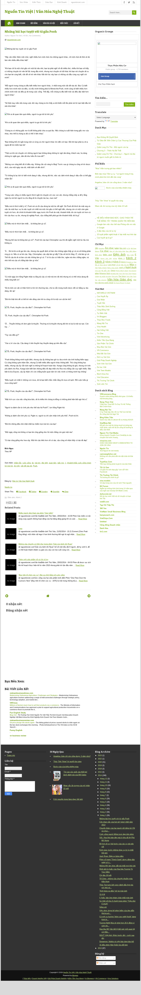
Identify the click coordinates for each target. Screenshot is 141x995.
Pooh (35, 466)
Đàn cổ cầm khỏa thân (117, 251)
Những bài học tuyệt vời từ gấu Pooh (31, 31)
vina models (105, 481)
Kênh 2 (18, 497)
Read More (82, 519)
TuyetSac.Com (106, 462)
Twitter (33, 492)
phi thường (132, 270)
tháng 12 (103, 779)
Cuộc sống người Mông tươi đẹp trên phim (116, 834)
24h (96, 248)
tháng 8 (103, 792)
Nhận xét (102, 963)
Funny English (16, 730)
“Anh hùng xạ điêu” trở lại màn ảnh (113, 891)
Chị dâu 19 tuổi (105, 875)
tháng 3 (103, 809)
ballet (117, 248)
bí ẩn (128, 248)
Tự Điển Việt (102, 313)
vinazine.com (105, 441)
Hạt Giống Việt (103, 330)
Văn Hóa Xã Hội (49, 23)
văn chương (102, 280)
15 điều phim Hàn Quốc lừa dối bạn (113, 945)
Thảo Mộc (27, 979)
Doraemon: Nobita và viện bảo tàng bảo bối (116, 942)
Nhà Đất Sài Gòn (103, 354)
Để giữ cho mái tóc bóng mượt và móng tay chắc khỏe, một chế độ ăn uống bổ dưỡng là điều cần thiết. (116, 427)
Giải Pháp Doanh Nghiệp (106, 360)
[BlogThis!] (10, 502)
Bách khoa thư (103, 374)
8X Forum (104, 486)
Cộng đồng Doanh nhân (110, 525)
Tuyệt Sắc (101, 303)
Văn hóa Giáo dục (119, 279)
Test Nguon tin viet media (109, 451)
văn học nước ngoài (105, 283)
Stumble (55, 492)
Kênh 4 (109, 262)
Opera (113, 270)
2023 (100, 755)
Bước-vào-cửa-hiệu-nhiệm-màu (118, 188)
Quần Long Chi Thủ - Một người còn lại (112, 147)
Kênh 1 (121, 258)
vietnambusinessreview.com (22, 720)
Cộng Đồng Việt (103, 310)
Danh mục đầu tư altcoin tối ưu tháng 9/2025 (116, 420)
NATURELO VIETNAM (106, 293)
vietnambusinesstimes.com (21, 693)
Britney (97, 251)
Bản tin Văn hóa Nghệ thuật (23, 481)
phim (97, 273)
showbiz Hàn (115, 273)
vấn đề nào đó (26, 466)
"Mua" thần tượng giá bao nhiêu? (108, 168)
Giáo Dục (49, 2)
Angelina (101, 248)
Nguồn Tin (11, 2)
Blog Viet (13, 715)
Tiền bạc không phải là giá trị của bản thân (116, 464)
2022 (100, 759)
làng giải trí (103, 265)
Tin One (100, 333)
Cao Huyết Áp (102, 296)
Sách (108, 273)
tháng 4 (103, 805)
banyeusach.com (107, 515)
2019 (100, 765)
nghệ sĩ (122, 268)
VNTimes (13, 703)
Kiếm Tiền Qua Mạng (105, 340)
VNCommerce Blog (108, 394)
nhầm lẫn (17, 463)
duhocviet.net (105, 494)
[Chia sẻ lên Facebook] (15, 502)
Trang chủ (11, 755)
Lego (20, 529)
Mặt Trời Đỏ (125, 265)
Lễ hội (118, 265)
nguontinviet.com (78, 2)
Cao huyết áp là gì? (104, 238)
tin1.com (103, 532)
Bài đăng (102, 958)
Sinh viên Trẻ (102, 384)
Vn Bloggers (102, 317)
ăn (33, 463)
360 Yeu (103, 508)
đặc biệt (44, 463)
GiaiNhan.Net (105, 423)
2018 (100, 769)
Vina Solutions (113, 979)
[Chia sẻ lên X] (12, 502)
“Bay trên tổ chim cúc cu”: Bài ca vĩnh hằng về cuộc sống (41, 575)
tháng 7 (103, 795)
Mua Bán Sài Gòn (104, 347)
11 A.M (102, 894)
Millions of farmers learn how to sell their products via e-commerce (34, 705)
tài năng (108, 276)
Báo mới (123, 248)
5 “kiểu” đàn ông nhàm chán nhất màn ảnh (116, 898)
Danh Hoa (104, 528)
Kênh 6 (124, 262)
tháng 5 (103, 802)
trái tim (37, 463)
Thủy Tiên (129, 276)
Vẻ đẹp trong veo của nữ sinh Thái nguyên (116, 483)
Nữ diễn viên (105, 270)
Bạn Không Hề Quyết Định (107, 137)
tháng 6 (103, 799)
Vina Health (101, 327)
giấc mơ (60, 463)
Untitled (103, 522)
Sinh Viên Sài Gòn (104, 364)
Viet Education (103, 377)
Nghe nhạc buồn (112, 268)
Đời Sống (34, 23)
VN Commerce (103, 350)
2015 (100, 772)
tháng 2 (103, 812)
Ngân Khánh (102, 268)
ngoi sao (98, 270)
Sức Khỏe (24, 2)
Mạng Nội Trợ (102, 323)
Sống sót (103, 907)
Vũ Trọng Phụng (119, 283)
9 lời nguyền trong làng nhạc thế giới (68, 799)
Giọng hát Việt (106, 258)
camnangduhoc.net (108, 454)
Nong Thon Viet (106, 402)
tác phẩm (102, 276)
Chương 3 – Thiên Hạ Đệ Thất (109, 151)
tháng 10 (103, 785)
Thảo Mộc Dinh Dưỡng (106, 306)
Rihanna (102, 273)
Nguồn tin (8, 487)
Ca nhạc (104, 251)
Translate (114, 121)
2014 (100, 775)
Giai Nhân (101, 300)
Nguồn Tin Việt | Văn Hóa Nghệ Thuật (40, 11)
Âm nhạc (109, 248)
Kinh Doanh (62, 2)
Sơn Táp (122, 273)
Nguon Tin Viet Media (109, 433)
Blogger (75, 975)
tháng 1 (103, 815)
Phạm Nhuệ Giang (122, 270)
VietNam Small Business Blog (112, 512)
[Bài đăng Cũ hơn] (89, 596)
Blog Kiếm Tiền (106, 417)
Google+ (44, 492)
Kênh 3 (100, 261)
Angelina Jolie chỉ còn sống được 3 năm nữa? (113, 182)
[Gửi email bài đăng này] (7, 502)
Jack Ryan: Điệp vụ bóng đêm (111, 856)
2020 (100, 762)
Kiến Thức (36, 2)
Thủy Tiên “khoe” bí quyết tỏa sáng (109, 201)
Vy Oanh (127, 283)
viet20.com (104, 502)
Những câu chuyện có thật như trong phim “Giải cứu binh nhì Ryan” (45, 544)
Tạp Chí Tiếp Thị (107, 505)
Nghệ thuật (130, 267)
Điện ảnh (11, 497)
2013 (100, 948)
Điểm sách (107, 255)
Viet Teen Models (104, 370)
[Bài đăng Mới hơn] (6, 596)
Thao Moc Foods (103, 320)
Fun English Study (18, 713)
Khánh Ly (130, 262)
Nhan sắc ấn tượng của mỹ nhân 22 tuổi (111, 206)
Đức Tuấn (130, 255)
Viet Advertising (103, 337)
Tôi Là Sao (104, 467)
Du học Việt (101, 367)
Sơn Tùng (128, 273)
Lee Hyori (112, 265)
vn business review (18, 736)
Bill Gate (133, 248)
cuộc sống (26, 463)
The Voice (122, 276)
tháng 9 (103, 789)
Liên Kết (76, 23)
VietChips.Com (106, 518)
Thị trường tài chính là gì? (109, 477)
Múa (132, 264)
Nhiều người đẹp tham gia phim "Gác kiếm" (35, 513)
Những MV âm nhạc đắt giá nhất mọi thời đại (117, 866)
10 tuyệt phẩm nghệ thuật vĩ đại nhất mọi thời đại (116, 234)
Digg (66, 492)
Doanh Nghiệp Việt (39, 979)
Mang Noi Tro (105, 410)
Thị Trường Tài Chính (105, 381)
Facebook (22, 492)
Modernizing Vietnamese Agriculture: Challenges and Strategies (34, 695)
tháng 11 (103, 782)
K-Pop (115, 258)
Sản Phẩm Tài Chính (105, 343)
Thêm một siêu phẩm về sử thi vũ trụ (33, 559)
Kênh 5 (116, 262)
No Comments (34, 36)
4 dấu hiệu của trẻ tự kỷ (106, 231)
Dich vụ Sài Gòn (103, 357)
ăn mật (17, 466)
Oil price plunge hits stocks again (22, 723)
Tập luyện (115, 276)
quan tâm (52, 463)
